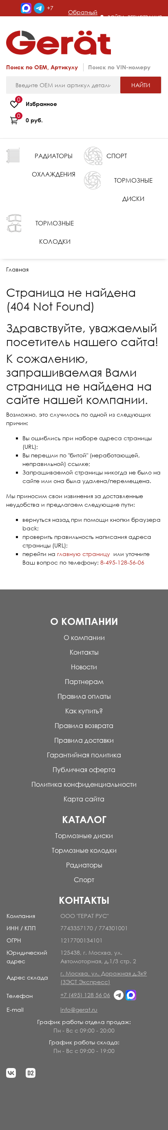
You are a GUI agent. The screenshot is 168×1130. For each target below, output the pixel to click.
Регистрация (145, 17)
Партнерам (84, 682)
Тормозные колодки (84, 850)
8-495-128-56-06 (122, 562)
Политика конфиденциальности (84, 784)
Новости (84, 667)
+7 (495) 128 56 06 (85, 994)
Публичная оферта (84, 770)
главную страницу (83, 553)
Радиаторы (84, 865)
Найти (140, 85)
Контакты (84, 652)
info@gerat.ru (78, 1009)
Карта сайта (84, 799)
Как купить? (84, 711)
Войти (116, 17)
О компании (84, 637)
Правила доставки (84, 740)
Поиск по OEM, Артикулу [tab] (42, 67)
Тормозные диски (84, 836)
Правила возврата (84, 726)
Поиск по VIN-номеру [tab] (119, 67)
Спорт (84, 880)
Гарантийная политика (84, 755)
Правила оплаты (84, 696)
